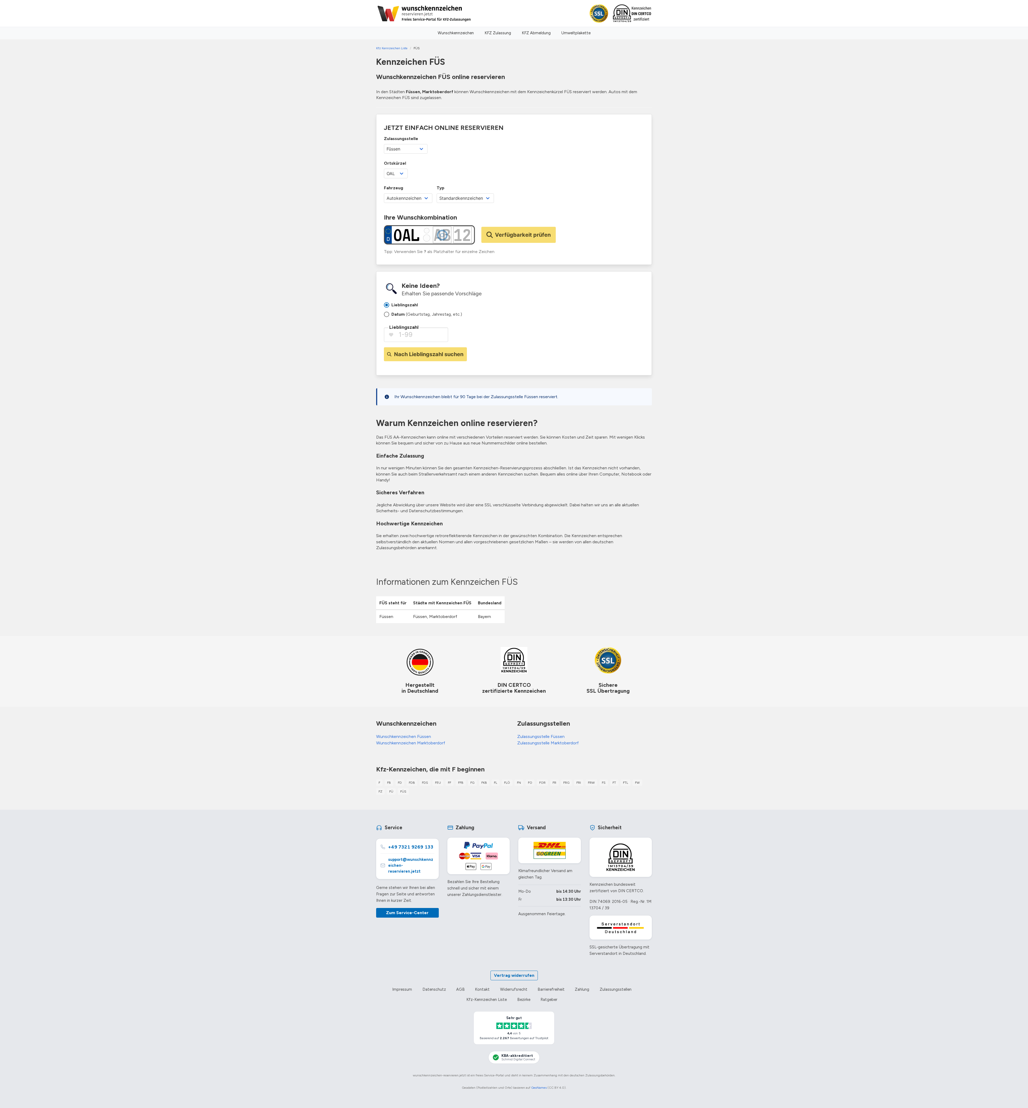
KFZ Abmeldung (536, 33)
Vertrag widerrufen (514, 975)
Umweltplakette (576, 33)
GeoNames (539, 1088)
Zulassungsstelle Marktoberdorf (548, 742)
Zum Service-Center (407, 912)
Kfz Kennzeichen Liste (391, 48)
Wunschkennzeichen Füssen (403, 736)
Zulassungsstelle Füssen (541, 736)
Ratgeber (549, 999)
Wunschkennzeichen (456, 33)
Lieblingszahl (403, 327)
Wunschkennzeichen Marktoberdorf (410, 742)
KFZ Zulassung (498, 33)
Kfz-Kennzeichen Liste (486, 999)
